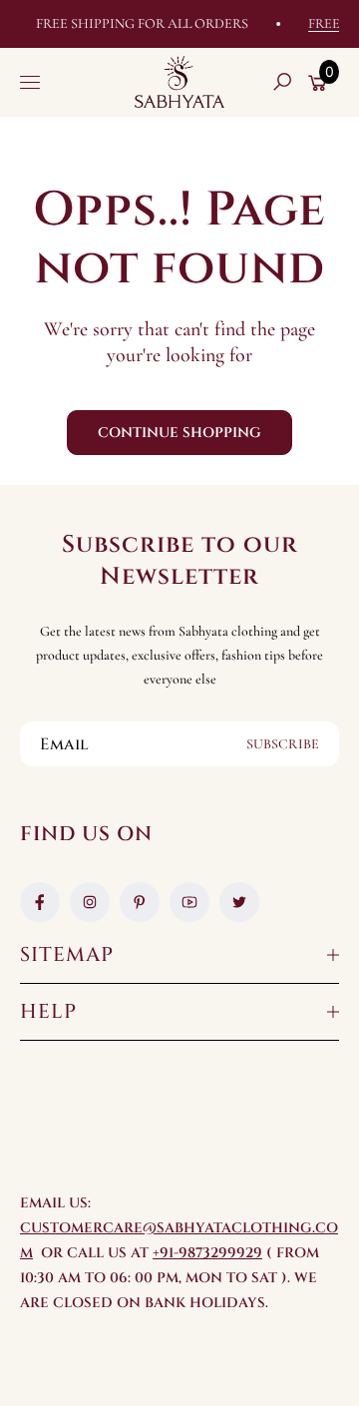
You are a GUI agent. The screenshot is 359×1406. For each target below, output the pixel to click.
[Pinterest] (140, 902)
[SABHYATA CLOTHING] (179, 82)
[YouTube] (189, 902)
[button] (282, 82)
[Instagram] (90, 902)
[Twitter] (239, 902)
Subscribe (282, 743)
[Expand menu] (30, 82)
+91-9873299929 (207, 1252)
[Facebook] (40, 902)
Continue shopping (179, 432)
